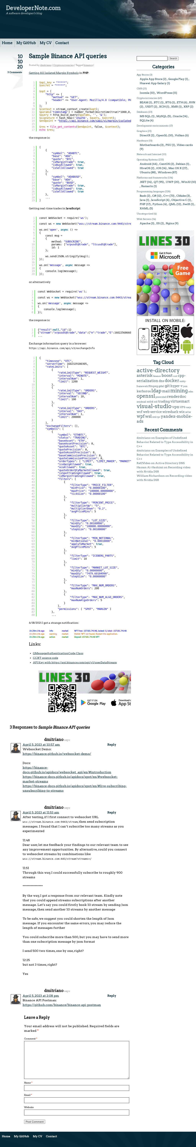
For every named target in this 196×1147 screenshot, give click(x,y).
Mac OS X (175, 168)
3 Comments (14, 72)
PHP (142, 204)
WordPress (164, 92)
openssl (146, 396)
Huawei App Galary (153, 83)
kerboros (144, 391)
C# (154, 195)
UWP (169, 181)
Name (28, 1082)
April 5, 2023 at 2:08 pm (41, 995)
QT (156, 181)
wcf (139, 412)
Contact (62, 43)
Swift (186, 204)
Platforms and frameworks (152, 177)
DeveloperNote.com (33, 7)
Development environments (152, 125)
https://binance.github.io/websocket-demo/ (57, 754)
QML (172, 204)
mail (166, 391)
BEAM (144, 102)
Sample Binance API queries (68, 56)
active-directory (158, 370)
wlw (188, 411)
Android (145, 163)
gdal (161, 386)
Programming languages (150, 191)
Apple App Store (151, 79)
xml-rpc (156, 417)
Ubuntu (145, 172)
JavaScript (158, 199)
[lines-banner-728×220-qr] (108, 711)
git (167, 385)
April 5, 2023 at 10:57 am (41, 744)
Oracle (177, 116)
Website (29, 1107)
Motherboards (150, 144)
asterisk (145, 375)
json (185, 386)
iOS (158, 168)
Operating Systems (147, 159)
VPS (182, 407)
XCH (162, 106)
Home (7, 43)
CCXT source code (45, 657)
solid (150, 401)
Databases (142, 111)
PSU (168, 144)
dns (161, 381)
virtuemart (179, 401)
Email (28, 1095)
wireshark (170, 412)
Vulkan (180, 135)
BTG (168, 102)
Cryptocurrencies (63, 65)
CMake (181, 195)
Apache (145, 223)
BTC (157, 102)
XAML (144, 208)
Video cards (185, 144)
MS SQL (145, 116)
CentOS (164, 163)
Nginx (170, 223)
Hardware (142, 140)
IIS (158, 223)
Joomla (144, 92)
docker (172, 380)
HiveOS (145, 168)
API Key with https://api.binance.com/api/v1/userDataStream (75, 662)
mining (179, 391)
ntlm (190, 391)
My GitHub (26, 43)
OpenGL (162, 135)
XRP (186, 106)
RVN (192, 102)
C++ (166, 195)
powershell (161, 397)
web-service (152, 412)
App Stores (143, 74)
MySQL (161, 116)
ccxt (175, 376)
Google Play (176, 79)
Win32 (186, 181)
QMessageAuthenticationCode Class (58, 653)
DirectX (145, 135)
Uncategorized (145, 213)
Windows (165, 172)
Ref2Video (143, 463)
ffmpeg (153, 386)
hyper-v (176, 386)
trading (164, 401)
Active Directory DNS (170, 463)
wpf (141, 416)
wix (182, 412)
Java (142, 199)
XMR (174, 106)
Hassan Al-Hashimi (150, 467)
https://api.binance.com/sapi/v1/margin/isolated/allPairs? (102, 120)
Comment (30, 1038)
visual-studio (154, 406)
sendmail (141, 402)
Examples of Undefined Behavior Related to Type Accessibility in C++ (165, 442)
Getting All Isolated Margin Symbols (54, 72)
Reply (111, 744)
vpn (175, 406)
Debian (180, 163)
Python (158, 204)
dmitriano (45, 65)
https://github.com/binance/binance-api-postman (62, 1005)
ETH (180, 102)
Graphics (142, 131)
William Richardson (151, 475)
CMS (139, 88)
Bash (143, 195)
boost (167, 375)
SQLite (144, 120)
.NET (143, 181)
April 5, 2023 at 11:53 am (41, 812)
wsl (148, 416)
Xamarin (147, 186)
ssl (156, 401)
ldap (156, 391)
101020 (20, 62)
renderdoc (176, 396)
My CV (45, 43)
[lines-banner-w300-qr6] (165, 354)
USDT (149, 106)
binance (88, 65)
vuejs (188, 407)
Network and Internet (149, 154)
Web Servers (144, 219)
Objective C (179, 199)
